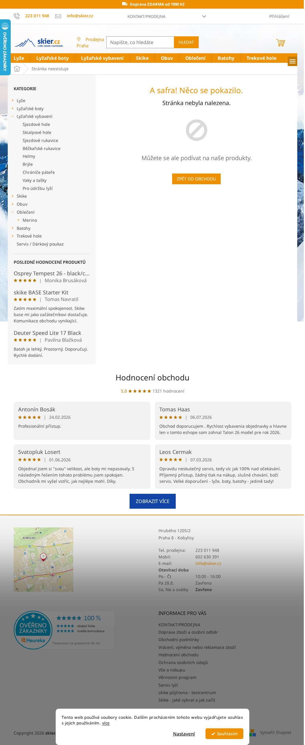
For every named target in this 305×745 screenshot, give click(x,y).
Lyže (21, 100)
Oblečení (26, 212)
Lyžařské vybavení (34, 116)
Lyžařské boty (30, 108)
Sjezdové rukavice (40, 140)
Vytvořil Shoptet (275, 732)
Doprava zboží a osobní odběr (188, 632)
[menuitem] (19, 58)
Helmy (29, 156)
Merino (30, 220)
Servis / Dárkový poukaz (40, 244)
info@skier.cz (208, 563)
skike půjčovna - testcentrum (187, 692)
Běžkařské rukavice (41, 148)
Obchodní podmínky (178, 639)
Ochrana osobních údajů (183, 662)
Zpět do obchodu (196, 179)
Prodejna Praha (90, 42)
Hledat (186, 42)
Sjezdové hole (36, 124)
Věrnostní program (177, 677)
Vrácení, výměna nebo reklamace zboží (197, 647)
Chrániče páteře (39, 172)
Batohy (23, 228)
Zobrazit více (152, 501)
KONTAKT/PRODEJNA (146, 16)
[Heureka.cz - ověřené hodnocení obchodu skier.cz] (64, 630)
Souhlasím (227, 733)
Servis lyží (168, 685)
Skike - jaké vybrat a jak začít (186, 700)
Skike (22, 196)
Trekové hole (29, 236)
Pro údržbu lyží (38, 188)
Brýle (28, 164)
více (106, 723)
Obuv (22, 204)
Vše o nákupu (171, 670)
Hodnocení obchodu (152, 377)
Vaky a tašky (34, 180)
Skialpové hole (37, 132)
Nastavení (184, 734)
